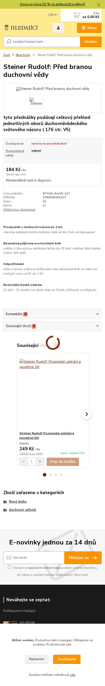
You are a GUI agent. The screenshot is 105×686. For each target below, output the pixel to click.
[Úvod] (23, 28)
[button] (44, 475)
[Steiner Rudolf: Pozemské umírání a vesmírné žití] (52, 392)
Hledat (91, 41)
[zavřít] (99, 5)
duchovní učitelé (22, 510)
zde (68, 644)
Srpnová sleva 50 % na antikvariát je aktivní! (52, 4)
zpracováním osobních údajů (44, 567)
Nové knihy (23, 55)
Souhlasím (67, 659)
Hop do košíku (62, 461)
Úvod (6, 55)
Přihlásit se (79, 557)
